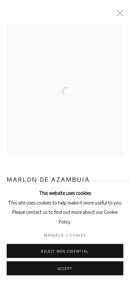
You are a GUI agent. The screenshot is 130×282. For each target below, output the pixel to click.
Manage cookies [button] (65, 235)
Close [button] (118, 15)
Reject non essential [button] (65, 251)
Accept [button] (65, 269)
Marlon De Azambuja (48, 179)
